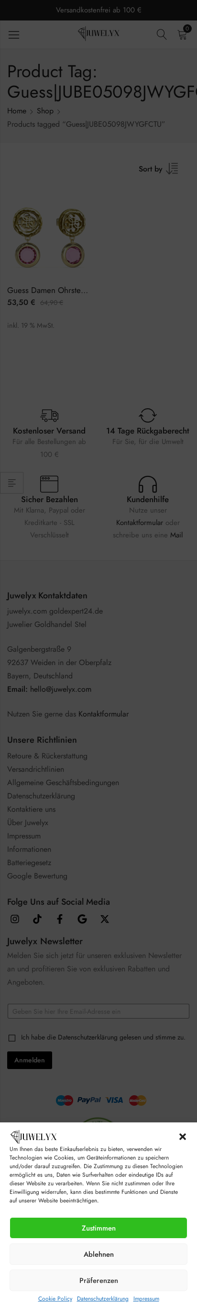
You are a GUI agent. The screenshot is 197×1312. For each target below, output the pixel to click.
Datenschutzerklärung (103, 1298)
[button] (182, 1136)
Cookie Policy (55, 1298)
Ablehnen (99, 1254)
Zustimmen (99, 1228)
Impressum (146, 1298)
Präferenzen (98, 1280)
